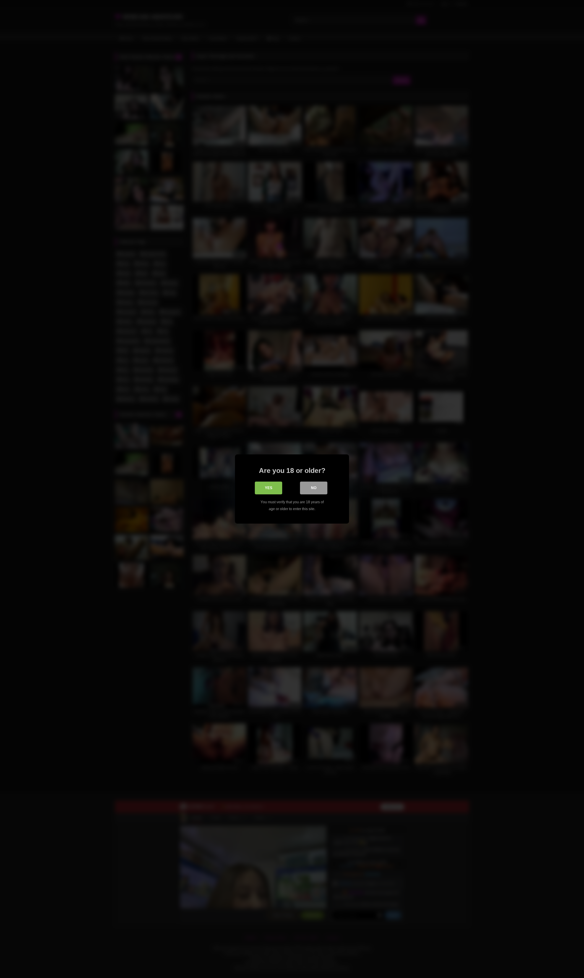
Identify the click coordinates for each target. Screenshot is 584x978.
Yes (268, 488)
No (313, 488)
